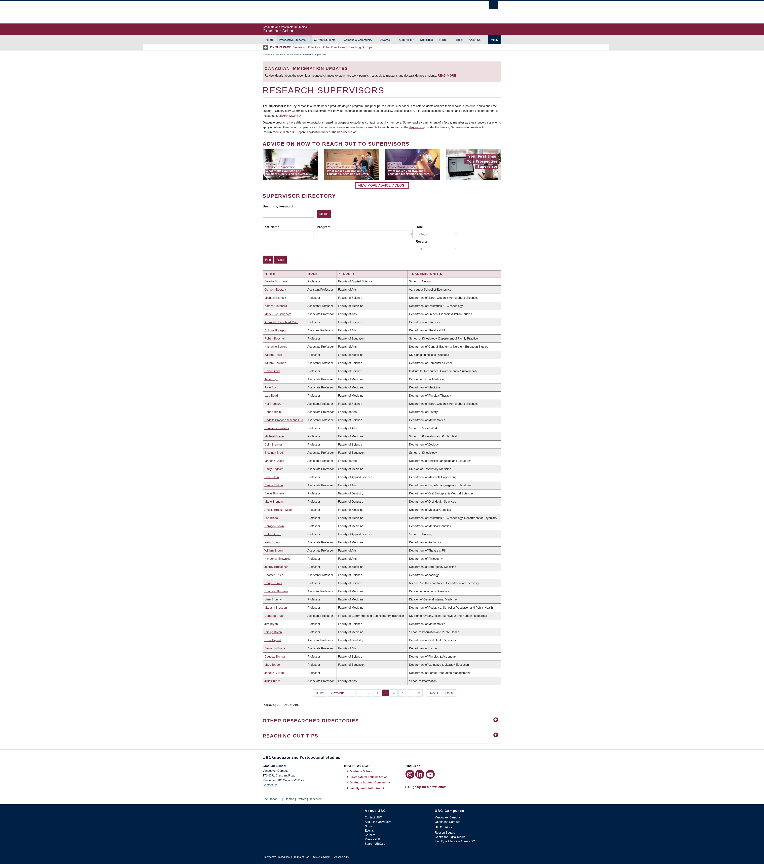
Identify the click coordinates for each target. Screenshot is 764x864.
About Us (474, 39)
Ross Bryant (272, 640)
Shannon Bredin (274, 452)
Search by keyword (278, 206)
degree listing (417, 127)
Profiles (301, 799)
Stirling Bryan (273, 632)
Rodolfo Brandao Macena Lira (283, 420)
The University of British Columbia (271, 12)
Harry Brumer (273, 583)
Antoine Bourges (275, 330)
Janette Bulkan (274, 672)
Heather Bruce (273, 575)
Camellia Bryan (274, 615)
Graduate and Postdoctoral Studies (382, 758)
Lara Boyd (271, 395)
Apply (494, 39)
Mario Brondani (274, 501)
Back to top (270, 799)
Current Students (324, 39)
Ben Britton (271, 477)
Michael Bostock (275, 297)
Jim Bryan (271, 624)
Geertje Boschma (275, 281)
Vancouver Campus (448, 817)
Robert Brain (272, 412)
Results (422, 241)
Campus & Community (358, 39)
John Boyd (271, 387)
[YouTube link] (430, 774)
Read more (447, 75)
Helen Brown (272, 534)
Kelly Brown (272, 542)
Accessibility (341, 856)
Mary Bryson (272, 664)
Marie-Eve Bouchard (277, 314)
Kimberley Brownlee (277, 558)
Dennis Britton (273, 485)
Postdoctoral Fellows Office (368, 776)
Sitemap (289, 799)
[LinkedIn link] (419, 774)
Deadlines (426, 39)
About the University (378, 821)
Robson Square (445, 832)
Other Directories (334, 47)
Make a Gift (372, 839)
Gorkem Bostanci (275, 289)
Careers (370, 835)
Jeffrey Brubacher (276, 566)
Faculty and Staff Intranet (367, 788)
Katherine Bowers (275, 346)
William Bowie (273, 354)
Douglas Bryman (275, 656)
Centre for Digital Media (450, 837)
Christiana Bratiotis (276, 428)
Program (323, 227)
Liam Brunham (274, 599)
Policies (458, 39)
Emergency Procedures (276, 856)
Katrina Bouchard (275, 305)
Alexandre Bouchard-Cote (281, 322)
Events (369, 830)
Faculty (346, 273)
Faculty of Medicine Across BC (455, 841)
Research (315, 799)
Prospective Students (292, 39)
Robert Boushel (274, 338)
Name (270, 273)
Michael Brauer (274, 436)
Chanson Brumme (276, 591)
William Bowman (275, 363)
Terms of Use (301, 856)
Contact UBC (373, 817)
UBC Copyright (321, 856)
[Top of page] (266, 47)
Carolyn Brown (274, 526)
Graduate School (271, 54)
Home (270, 39)
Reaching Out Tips (360, 47)
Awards (385, 39)
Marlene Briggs (274, 460)
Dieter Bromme (274, 493)
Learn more (288, 115)
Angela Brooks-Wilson (278, 509)
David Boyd (272, 371)
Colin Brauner (273, 444)
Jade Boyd (271, 379)
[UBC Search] (493, 5)
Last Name (271, 227)
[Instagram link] (409, 774)
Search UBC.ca (375, 843)
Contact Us (270, 785)
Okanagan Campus (447, 821)
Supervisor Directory (306, 47)
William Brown (273, 550)
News (368, 826)
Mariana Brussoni (275, 607)
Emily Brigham (274, 469)
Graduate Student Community (370, 782)
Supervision (406, 39)
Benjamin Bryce (274, 648)
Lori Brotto (271, 518)
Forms (443, 39)
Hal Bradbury (273, 403)
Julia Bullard (272, 681)
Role (419, 227)
